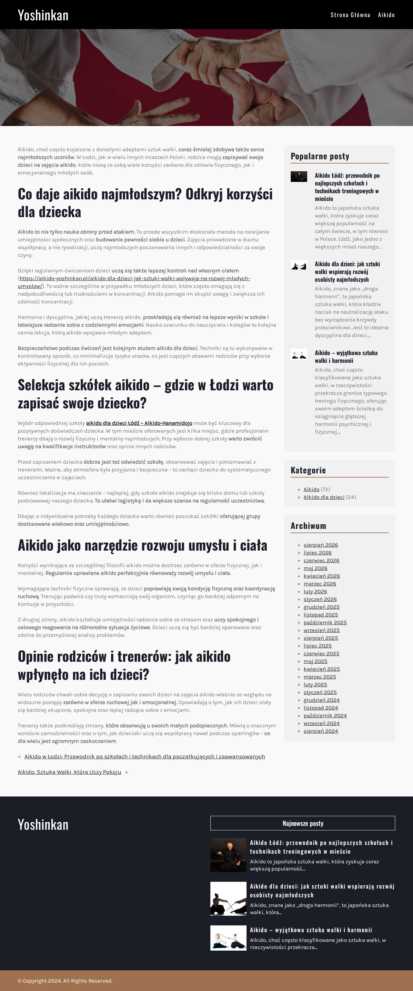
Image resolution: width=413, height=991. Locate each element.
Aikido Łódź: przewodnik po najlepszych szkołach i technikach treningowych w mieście (347, 186)
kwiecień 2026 (322, 576)
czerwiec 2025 (321, 653)
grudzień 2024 (322, 700)
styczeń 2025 (320, 692)
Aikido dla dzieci (324, 497)
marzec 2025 (320, 676)
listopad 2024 (321, 707)
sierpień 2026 (321, 545)
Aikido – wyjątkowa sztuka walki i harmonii (346, 356)
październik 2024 (325, 715)
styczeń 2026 (320, 599)
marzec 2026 (320, 583)
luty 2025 (315, 684)
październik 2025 (325, 622)
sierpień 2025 (321, 638)
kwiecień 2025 (322, 669)
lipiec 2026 (318, 552)
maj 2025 (315, 661)
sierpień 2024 (321, 731)
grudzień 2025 (322, 607)
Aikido (311, 489)
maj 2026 (315, 568)
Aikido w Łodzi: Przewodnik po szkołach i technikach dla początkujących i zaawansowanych (145, 756)
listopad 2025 (321, 614)
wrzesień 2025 (322, 630)
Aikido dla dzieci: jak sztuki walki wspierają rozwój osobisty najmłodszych (347, 271)
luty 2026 (315, 591)
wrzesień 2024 (322, 723)
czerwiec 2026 (321, 560)
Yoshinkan (43, 14)
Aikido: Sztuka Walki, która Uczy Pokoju (69, 771)
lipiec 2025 (318, 645)
